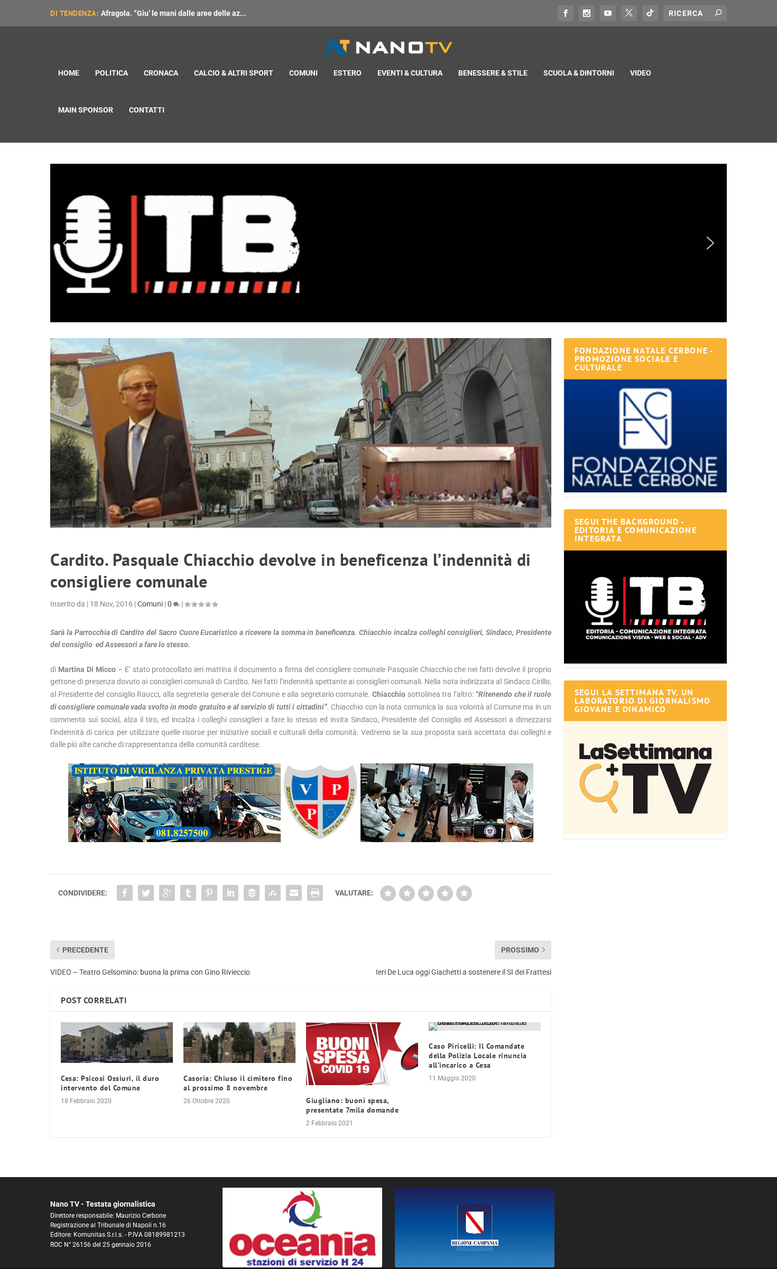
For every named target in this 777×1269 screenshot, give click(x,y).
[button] (388, 243)
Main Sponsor (85, 110)
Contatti (146, 110)
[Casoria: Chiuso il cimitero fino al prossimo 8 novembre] (239, 1042)
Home (68, 73)
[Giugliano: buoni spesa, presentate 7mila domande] (362, 1053)
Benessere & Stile (493, 73)
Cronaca (161, 73)
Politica (111, 73)
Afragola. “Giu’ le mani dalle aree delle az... (173, 13)
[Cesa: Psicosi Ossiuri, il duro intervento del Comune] (117, 1042)
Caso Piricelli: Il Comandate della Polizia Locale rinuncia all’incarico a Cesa (478, 1055)
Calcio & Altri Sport (233, 73)
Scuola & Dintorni (578, 73)
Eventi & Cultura (409, 73)
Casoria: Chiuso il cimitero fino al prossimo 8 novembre (237, 1083)
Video (640, 73)
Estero (348, 73)
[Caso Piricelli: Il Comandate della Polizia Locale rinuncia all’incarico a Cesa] (485, 1026)
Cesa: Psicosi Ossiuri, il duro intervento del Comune (110, 1083)
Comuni (303, 73)
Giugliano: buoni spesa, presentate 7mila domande (352, 1105)
